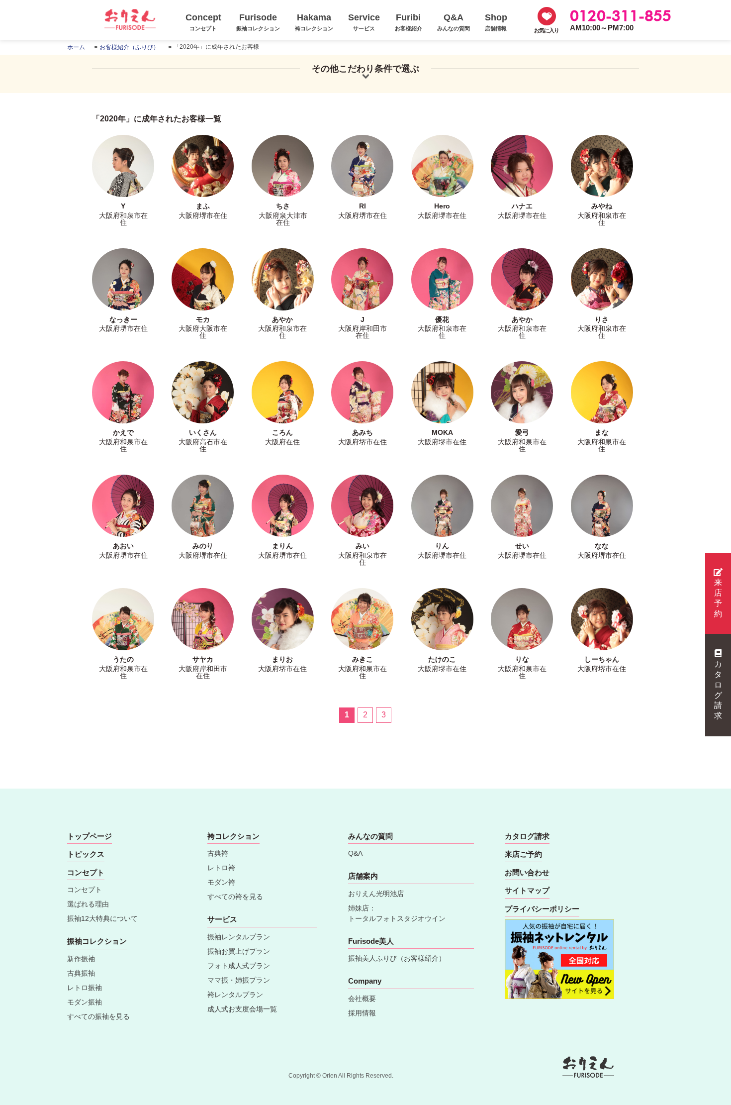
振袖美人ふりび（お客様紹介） (397, 958)
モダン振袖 (84, 1002)
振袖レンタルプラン (238, 937)
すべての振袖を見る (98, 1016)
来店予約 (718, 597)
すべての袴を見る (235, 897)
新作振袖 (81, 959)
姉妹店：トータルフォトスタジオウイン (397, 913)
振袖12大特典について (102, 918)
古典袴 (217, 853)
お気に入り (546, 30)
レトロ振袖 (84, 988)
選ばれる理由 (88, 904)
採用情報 (362, 1013)
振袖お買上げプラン (238, 951)
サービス (222, 919)
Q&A (355, 853)
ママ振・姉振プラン (238, 980)
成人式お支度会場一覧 (242, 1009)
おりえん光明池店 (376, 894)
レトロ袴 (221, 868)
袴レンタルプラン (235, 995)
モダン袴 (221, 882)
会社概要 (362, 999)
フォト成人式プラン (238, 966)
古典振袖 (81, 973)
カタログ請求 (718, 690)
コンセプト (84, 890)
